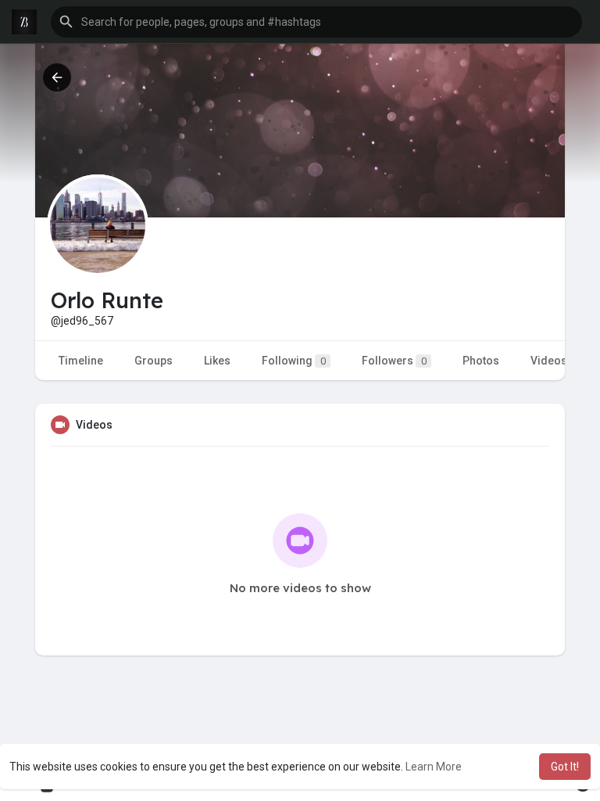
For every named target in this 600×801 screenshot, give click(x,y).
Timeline (81, 360)
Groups (153, 360)
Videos (548, 360)
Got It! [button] (565, 766)
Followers (394, 360)
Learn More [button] (433, 766)
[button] (316, 22)
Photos (480, 360)
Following (294, 360)
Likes (217, 360)
